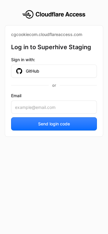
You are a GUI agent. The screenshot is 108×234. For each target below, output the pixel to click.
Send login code (54, 123)
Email (16, 95)
